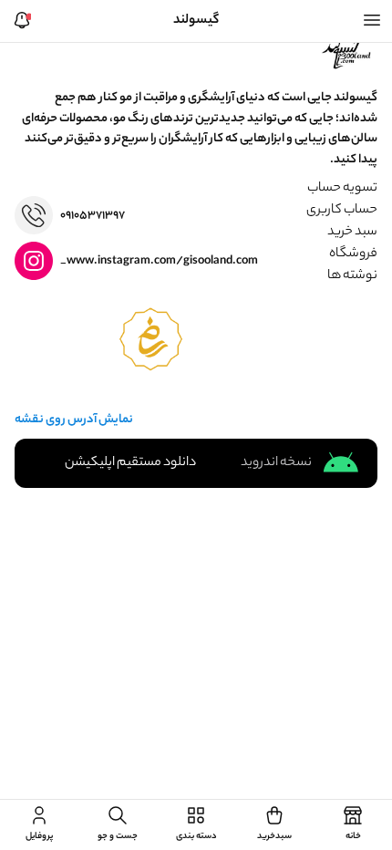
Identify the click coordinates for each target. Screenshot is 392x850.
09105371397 (92, 215)
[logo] (348, 52)
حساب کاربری (341, 211)
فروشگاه (353, 254)
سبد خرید (352, 233)
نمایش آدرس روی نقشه (74, 420)
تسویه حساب (342, 189)
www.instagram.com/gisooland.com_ (159, 261)
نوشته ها (352, 276)
